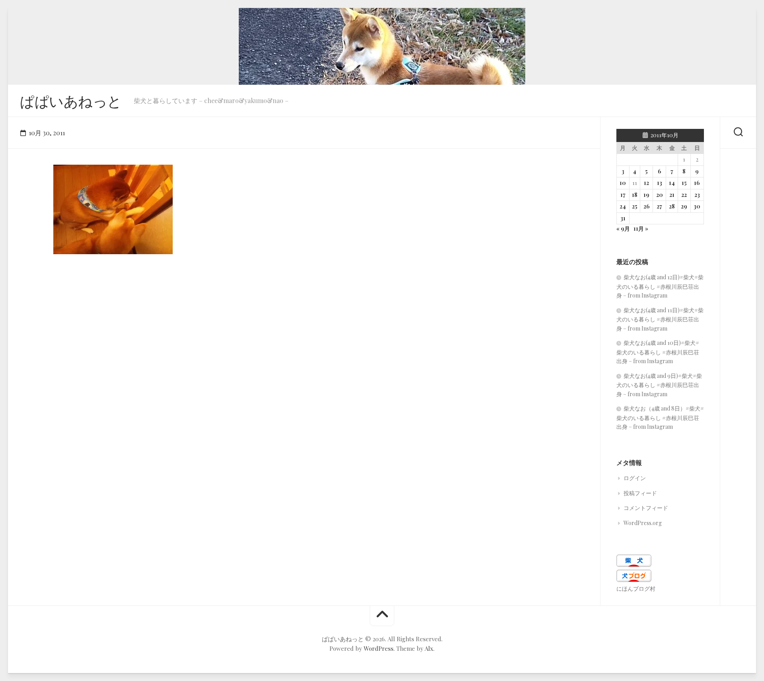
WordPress (379, 648)
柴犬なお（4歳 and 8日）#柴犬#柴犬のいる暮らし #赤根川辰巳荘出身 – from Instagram (660, 417)
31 (623, 218)
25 (634, 206)
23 (697, 194)
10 (623, 183)
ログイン (635, 478)
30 (697, 206)
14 (672, 183)
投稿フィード (640, 493)
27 (659, 206)
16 (697, 183)
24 (623, 206)
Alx (429, 648)
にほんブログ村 (635, 588)
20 (659, 194)
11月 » (640, 228)
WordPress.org (643, 523)
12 (646, 183)
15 (684, 183)
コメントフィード (646, 508)
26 (646, 206)
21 (671, 194)
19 (646, 194)
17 (623, 194)
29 (684, 206)
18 (634, 194)
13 (659, 183)
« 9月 (623, 228)
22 (684, 194)
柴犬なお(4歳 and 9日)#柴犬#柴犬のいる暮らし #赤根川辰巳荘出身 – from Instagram (659, 385)
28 (672, 206)
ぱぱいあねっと (71, 100)
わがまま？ (77, 241)
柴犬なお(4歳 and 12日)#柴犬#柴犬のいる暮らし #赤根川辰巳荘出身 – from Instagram (660, 286)
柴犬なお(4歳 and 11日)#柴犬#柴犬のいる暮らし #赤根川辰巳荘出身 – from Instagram (660, 319)
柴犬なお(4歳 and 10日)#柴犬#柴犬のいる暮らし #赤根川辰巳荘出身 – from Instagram (657, 352)
